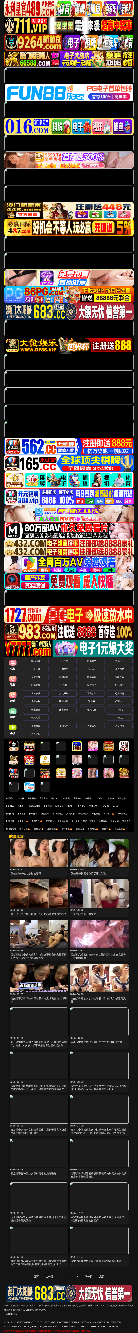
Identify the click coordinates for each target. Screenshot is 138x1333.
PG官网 (21, 798)
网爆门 (119, 709)
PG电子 (66, 798)
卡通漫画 (35, 709)
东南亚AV (119, 677)
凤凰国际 (22, 806)
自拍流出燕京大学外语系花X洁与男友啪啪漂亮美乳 (98, 1000)
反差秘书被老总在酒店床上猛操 (88, 873)
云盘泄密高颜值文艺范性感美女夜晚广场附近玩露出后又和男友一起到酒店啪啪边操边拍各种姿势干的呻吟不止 (99, 1133)
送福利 (101, 798)
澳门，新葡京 (89, 821)
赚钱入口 (80, 828)
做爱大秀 (115, 821)
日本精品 (63, 668)
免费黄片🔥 (23, 821)
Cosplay (92, 668)
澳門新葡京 (83, 813)
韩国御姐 (63, 677)
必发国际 (45, 813)
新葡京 (111, 798)
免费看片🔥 (109, 813)
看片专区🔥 (67, 828)
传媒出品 (35, 717)
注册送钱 (77, 798)
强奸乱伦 (63, 661)
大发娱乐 (70, 813)
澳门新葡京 (58, 813)
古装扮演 (35, 693)
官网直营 (44, 798)
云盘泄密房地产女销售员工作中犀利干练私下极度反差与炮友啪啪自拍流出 (39, 1131)
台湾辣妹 (35, 677)
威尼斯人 (10, 798)
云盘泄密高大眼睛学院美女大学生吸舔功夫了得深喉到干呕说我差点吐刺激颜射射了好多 (99, 1087)
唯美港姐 (91, 677)
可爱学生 (91, 693)
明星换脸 (63, 701)
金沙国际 (75, 821)
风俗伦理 (119, 725)
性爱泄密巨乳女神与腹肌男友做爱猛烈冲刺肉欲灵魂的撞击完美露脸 (39, 1218)
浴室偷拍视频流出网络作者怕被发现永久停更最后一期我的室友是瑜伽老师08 (99, 1218)
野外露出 (119, 685)
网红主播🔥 (120, 828)
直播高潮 (48, 806)
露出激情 (63, 709)
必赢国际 (10, 806)
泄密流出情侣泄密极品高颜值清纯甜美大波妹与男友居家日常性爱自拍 (99, 1175)
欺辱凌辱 (35, 685)
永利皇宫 (96, 813)
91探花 (63, 685)
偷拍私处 (10, 813)
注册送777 (90, 798)
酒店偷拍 (81, 806)
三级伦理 (35, 668)
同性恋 (119, 717)
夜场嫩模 (33, 813)
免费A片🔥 (39, 828)
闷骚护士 (119, 701)
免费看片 (103, 821)
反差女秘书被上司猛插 (83, 914)
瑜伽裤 (91, 701)
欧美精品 (91, 661)
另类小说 (35, 733)
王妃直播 (105, 806)
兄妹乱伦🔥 (52, 828)
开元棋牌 (32, 798)
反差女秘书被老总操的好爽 (26, 873)
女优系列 (63, 693)
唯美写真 (91, 709)
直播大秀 (126, 821)
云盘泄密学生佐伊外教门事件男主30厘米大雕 (96, 1042)
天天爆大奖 (63, 821)
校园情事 (63, 725)
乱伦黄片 (117, 806)
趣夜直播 (22, 813)
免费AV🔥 (106, 828)
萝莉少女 (119, 661)
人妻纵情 (91, 725)
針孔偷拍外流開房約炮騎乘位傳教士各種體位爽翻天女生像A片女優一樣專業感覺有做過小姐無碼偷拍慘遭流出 (39, 1045)
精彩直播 (59, 806)
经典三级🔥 (25, 828)
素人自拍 (119, 668)
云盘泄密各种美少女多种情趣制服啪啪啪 (34, 1173)
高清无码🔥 (93, 828)
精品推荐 (35, 661)
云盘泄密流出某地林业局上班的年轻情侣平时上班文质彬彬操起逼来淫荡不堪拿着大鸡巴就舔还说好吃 (39, 1089)
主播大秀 (93, 806)
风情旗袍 (35, 701)
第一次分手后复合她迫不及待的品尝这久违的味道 (39, 914)
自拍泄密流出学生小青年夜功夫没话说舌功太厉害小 (39, 1000)
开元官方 (50, 821)
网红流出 (91, 685)
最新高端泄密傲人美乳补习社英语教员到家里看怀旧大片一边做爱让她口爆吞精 (39, 956)
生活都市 (35, 725)
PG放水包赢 (34, 806)
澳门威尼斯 (11, 828)
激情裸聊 (10, 821)
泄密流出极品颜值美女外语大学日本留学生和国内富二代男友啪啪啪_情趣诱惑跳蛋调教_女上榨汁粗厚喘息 (39, 1264)
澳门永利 (55, 798)
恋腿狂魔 (119, 693)
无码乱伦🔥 (37, 821)
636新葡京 (123, 813)
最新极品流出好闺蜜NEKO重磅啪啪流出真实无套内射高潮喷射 (98, 956)
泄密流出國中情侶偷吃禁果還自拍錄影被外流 (96, 1261)
